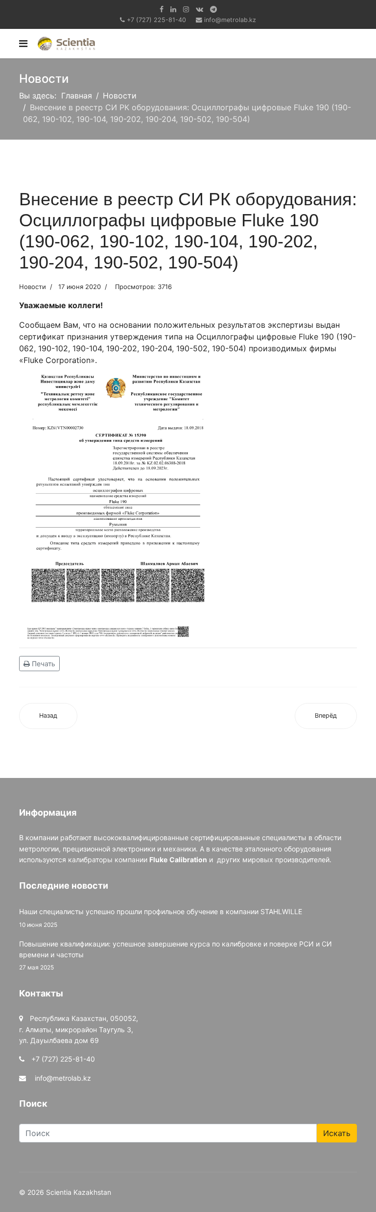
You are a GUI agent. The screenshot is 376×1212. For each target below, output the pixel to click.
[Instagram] (186, 9)
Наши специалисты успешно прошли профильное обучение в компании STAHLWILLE (160, 917)
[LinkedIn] (173, 9)
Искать (337, 1133)
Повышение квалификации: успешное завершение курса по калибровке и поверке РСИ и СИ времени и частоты (175, 955)
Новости (32, 287)
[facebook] (162, 9)
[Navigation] (23, 43)
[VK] (199, 9)
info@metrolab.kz (230, 20)
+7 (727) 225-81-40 (156, 20)
